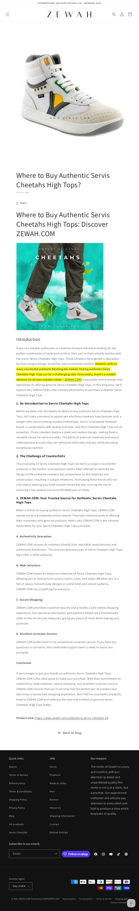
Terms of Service (18, 775)
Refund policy (17, 783)
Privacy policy (86, 899)
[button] (8, 14)
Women (54, 799)
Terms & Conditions (20, 791)
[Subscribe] (56, 853)
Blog (11, 816)
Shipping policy (122, 899)
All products (16, 824)
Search (13, 766)
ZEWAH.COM (73, 379)
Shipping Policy (18, 799)
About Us (55, 807)
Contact (54, 824)
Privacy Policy (17, 807)
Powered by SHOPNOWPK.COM (45, 899)
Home (53, 766)
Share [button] (23, 203)
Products (55, 775)
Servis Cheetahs (18, 832)
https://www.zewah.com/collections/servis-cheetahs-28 (71, 718)
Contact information (120, 902)
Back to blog (72, 733)
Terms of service (103, 899)
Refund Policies (59, 832)
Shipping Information (62, 816)
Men (52, 791)
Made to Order (58, 783)
